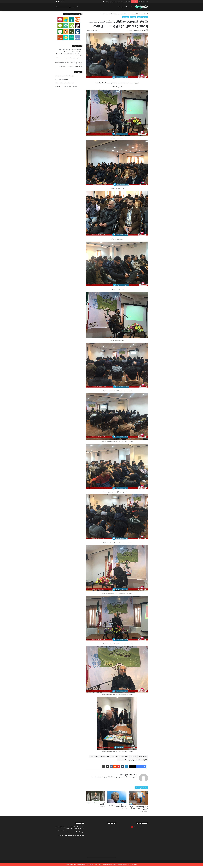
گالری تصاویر (125, 17)
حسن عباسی (93, 756)
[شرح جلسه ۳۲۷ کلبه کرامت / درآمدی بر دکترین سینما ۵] (95, 796)
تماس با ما (120, 6)
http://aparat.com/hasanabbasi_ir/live (64, 82)
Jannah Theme (70, 864)
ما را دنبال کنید (111, 823)
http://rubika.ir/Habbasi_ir (61, 79)
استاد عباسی (122, 760)
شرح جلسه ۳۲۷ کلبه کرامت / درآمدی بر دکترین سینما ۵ (96, 803)
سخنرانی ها (133, 17)
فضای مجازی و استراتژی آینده (119, 756)
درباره (126, 6)
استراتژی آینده (104, 756)
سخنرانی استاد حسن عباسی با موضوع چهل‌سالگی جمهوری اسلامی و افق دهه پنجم (139, 807)
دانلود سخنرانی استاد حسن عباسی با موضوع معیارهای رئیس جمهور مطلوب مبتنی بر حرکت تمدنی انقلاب (107, 1)
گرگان (144, 760)
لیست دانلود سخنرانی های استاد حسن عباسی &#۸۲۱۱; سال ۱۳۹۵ (69, 831)
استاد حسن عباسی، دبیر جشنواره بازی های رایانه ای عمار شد (117, 805)
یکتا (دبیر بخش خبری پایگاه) (139, 30)
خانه (131, 6)
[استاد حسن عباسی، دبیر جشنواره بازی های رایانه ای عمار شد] (116, 797)
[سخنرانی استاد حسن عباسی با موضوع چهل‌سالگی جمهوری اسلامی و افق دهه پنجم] (138, 798)
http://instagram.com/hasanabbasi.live (64, 76)
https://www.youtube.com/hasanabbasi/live (66, 86)
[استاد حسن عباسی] (141, 7)
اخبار (139, 17)
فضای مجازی (142, 756)
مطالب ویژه (141, 13)
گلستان (133, 756)
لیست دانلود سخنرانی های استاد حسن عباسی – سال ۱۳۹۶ (69, 57)
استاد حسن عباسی (134, 760)
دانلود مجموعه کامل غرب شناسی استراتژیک (72, 66)
